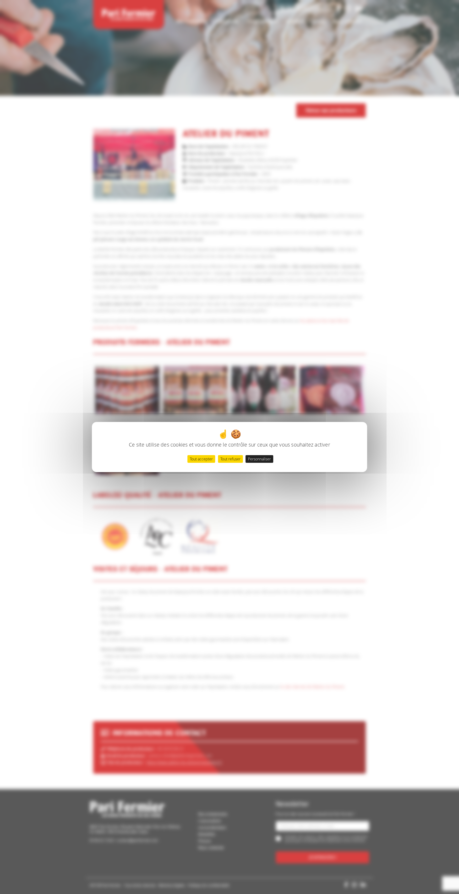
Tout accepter (201, 459)
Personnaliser (259, 459)
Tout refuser (230, 459)
